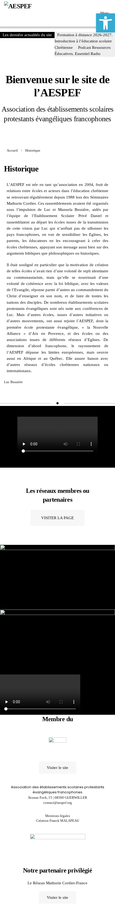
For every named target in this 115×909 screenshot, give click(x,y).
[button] (105, 22)
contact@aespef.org (57, 803)
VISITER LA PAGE (57, 518)
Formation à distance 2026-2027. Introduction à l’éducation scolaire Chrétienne (84, 41)
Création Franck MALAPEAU (57, 821)
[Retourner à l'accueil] (25, 13)
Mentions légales (57, 816)
